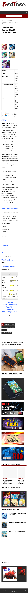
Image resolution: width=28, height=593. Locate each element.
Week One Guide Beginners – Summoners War (8, 481)
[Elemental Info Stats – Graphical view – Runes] (4, 516)
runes (4, 330)
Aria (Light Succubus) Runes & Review (17, 532)
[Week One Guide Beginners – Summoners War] (10, 472)
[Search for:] (14, 16)
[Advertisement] (14, 240)
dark (13, 324)
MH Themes (14, 591)
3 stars (7, 324)
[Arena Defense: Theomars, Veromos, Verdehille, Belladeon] (18, 499)
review (12, 327)
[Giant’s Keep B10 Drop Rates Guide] (10, 574)
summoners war (7, 332)
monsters (5, 327)
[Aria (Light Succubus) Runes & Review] (4, 534)
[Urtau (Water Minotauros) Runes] (4, 525)
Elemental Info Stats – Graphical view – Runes (17, 514)
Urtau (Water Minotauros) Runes (17, 522)
